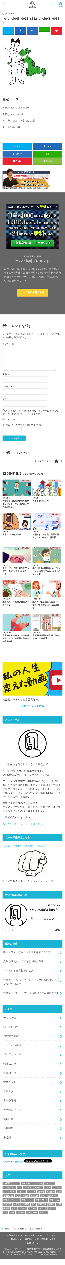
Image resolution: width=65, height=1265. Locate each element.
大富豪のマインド (13, 1109)
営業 (43, 1196)
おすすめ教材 (10, 1026)
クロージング (9, 1187)
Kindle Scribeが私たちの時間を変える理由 (27, 952)
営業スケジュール (11, 1200)
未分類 (7, 1137)
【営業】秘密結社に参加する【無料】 (24, 845)
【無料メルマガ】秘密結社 (20, 120)
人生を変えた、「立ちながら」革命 (23, 961)
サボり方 (28, 1187)
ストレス (38, 1187)
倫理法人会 (9, 1063)
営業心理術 (9, 1100)
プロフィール (9, 1192)
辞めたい (43, 1212)
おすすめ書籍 (10, 1036)
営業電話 (7, 1204)
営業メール (54, 1200)
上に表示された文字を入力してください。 (23, 425)
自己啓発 (32, 1208)
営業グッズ (9, 1082)
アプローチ (49, 1183)
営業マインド (41, 1200)
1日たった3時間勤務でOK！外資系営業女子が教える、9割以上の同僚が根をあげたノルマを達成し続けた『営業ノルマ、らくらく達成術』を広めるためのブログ (32, 1252)
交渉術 (41, 1192)
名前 (6, 374)
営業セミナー (27, 1200)
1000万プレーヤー (11, 1183)
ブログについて (12, 1054)
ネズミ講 (57, 1187)
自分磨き (22, 1208)
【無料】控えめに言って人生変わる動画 (25, 1235)
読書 (29, 1212)
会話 (59, 1192)
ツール (47, 1187)
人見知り (50, 1192)
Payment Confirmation (17, 107)
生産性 (6, 1208)
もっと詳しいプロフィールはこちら (23, 823)
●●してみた (10, 1017)
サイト (6, 398)
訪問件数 (20, 1212)
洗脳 (59, 1204)
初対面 (25, 1196)
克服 (18, 1196)
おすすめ (26, 1183)
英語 (5, 1212)
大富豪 (17, 1204)
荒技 (12, 1212)
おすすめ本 (37, 1183)
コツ (19, 1187)
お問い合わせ (12, 127)
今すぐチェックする (32, 706)
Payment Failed (14, 114)
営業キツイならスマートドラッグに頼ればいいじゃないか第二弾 (31, 981)
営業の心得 (9, 1072)
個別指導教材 (42, 1239)
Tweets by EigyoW (13, 1161)
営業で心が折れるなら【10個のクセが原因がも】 (31, 992)
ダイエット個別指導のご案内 (19, 970)
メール (7, 386)
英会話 (52, 1208)
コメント (8, 344)
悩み (33, 1204)
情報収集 (8, 1119)
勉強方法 (34, 1196)
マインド (21, 1192)
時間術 (51, 1204)
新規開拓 (8, 1128)
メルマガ (31, 1192)
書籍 (53, 1239)
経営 (14, 1208)
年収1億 (25, 1204)
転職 (35, 1212)
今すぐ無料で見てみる (32, 292)
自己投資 (43, 1208)
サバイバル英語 (12, 1045)
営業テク (8, 1091)
